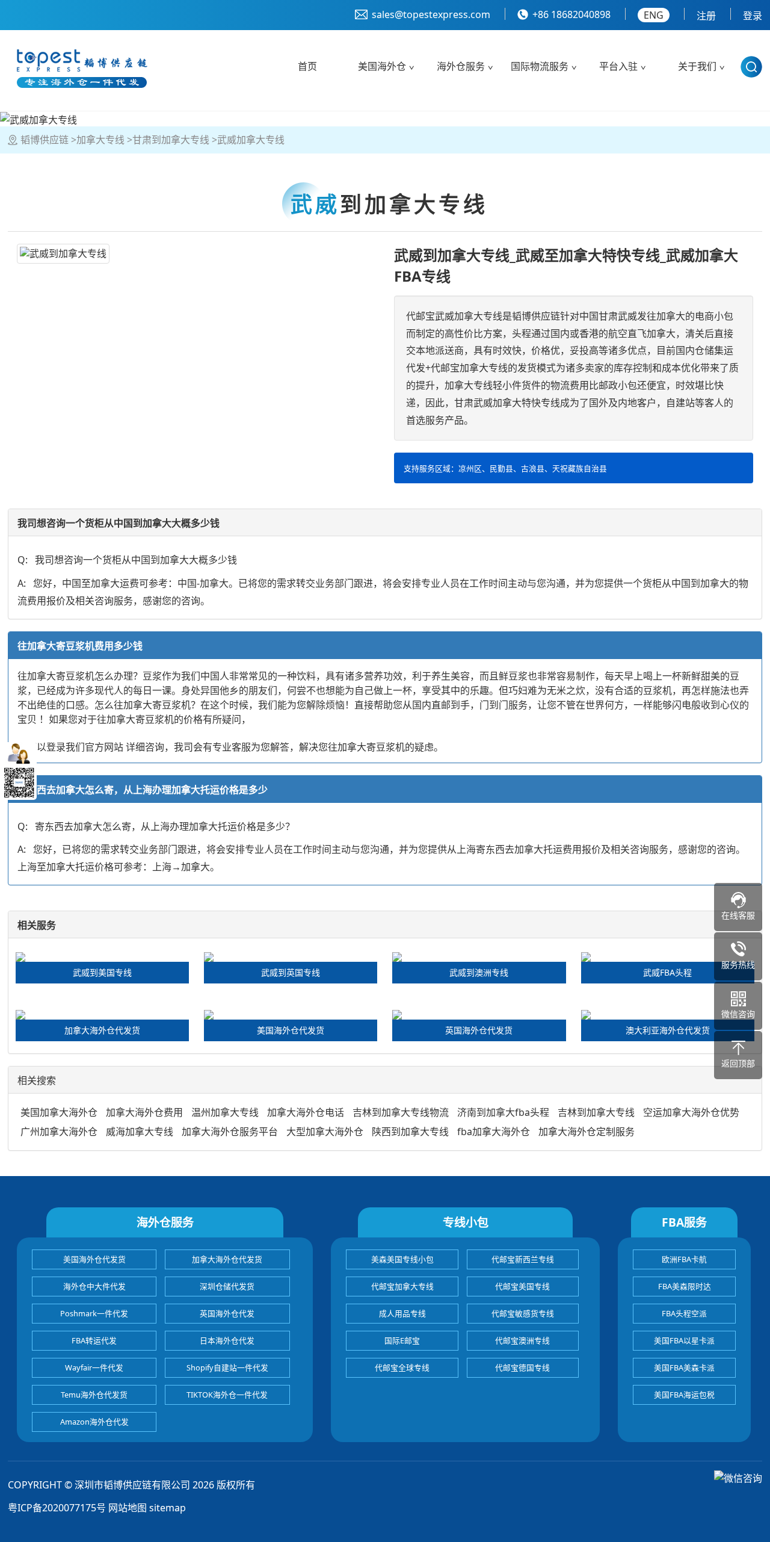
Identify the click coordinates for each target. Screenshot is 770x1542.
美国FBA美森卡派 (684, 1367)
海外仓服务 (461, 66)
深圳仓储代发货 (227, 1286)
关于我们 (697, 66)
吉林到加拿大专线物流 (401, 1112)
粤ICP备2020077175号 (57, 1507)
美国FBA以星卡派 (684, 1340)
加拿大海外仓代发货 (227, 1259)
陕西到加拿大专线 (410, 1131)
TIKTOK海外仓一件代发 (227, 1394)
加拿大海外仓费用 (144, 1112)
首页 (307, 66)
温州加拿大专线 (225, 1112)
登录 (752, 15)
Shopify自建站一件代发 (227, 1367)
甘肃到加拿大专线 (170, 139)
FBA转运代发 (94, 1340)
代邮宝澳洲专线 (522, 1340)
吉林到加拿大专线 (596, 1112)
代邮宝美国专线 (522, 1286)
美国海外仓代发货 (94, 1259)
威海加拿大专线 (139, 1131)
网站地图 (127, 1507)
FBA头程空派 (684, 1313)
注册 (706, 15)
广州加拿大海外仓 (58, 1131)
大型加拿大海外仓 (324, 1131)
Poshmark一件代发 (94, 1313)
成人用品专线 (402, 1313)
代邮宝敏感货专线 (522, 1313)
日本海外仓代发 (227, 1340)
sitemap (167, 1507)
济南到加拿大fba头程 (503, 1112)
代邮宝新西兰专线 (522, 1259)
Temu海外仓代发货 (94, 1394)
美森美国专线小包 (402, 1259)
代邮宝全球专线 (402, 1367)
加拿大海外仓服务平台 (230, 1131)
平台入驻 (618, 66)
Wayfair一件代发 (94, 1367)
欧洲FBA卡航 (684, 1259)
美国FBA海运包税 (684, 1394)
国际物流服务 (539, 66)
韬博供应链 (44, 139)
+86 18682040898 (571, 14)
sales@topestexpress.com (431, 14)
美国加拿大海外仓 (58, 1112)
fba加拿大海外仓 (493, 1131)
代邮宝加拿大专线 (402, 1286)
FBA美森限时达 (684, 1286)
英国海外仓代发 (227, 1313)
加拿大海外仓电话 (305, 1112)
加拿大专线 (100, 139)
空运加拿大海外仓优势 (691, 1112)
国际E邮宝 (402, 1340)
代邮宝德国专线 (522, 1367)
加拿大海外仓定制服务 (586, 1131)
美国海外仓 (382, 66)
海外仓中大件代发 (94, 1286)
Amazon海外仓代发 (94, 1421)
